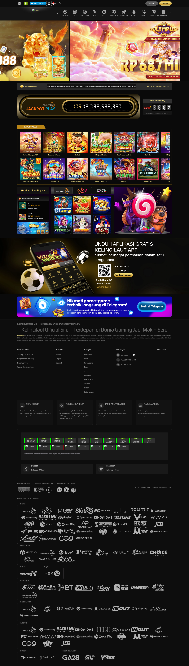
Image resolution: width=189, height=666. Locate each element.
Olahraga (114, 16)
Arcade (134, 16)
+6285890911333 (128, 360)
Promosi (163, 16)
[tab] (63, 190)
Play (50, 109)
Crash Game (124, 16)
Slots (75, 16)
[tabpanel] (94, 50)
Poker (144, 16)
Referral (59, 363)
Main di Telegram (39, 3)
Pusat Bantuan (22, 363)
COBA (64, 202)
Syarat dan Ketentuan (25, 367)
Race (94, 16)
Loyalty (58, 359)
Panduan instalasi (123, 275)
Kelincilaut (20, 335)
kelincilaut (125, 355)
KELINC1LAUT (126, 365)
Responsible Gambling (25, 359)
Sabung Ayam (154, 16)
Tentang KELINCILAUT (25, 354)
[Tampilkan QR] (134, 355)
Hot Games (65, 16)
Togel (104, 16)
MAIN (32, 142)
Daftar (165, 3)
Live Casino (85, 16)
